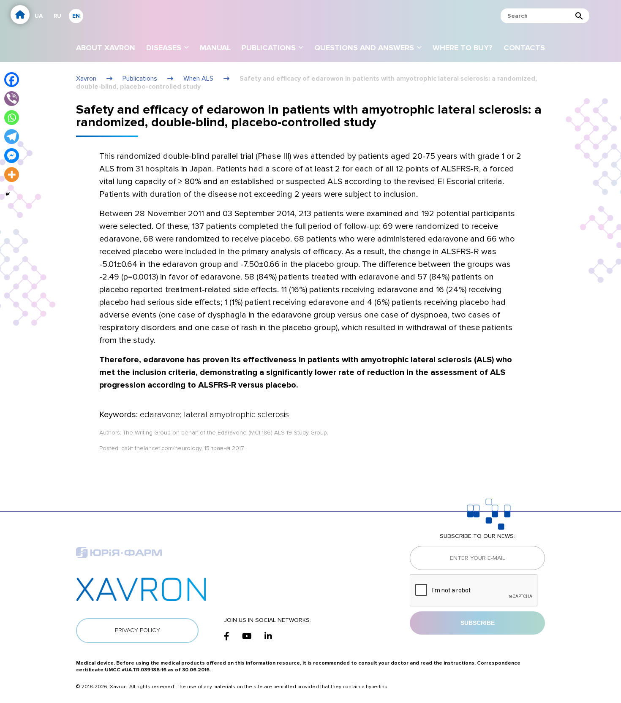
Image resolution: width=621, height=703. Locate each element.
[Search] (579, 15)
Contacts (524, 47)
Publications (269, 47)
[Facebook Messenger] (11, 155)
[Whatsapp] (11, 117)
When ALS (198, 78)
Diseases (163, 47)
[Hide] (7, 194)
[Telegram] (11, 136)
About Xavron (105, 47)
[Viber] (11, 98)
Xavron (86, 78)
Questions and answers (364, 47)
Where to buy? (463, 47)
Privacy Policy (137, 630)
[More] (11, 174)
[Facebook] (11, 79)
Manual (215, 47)
